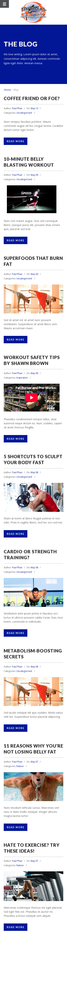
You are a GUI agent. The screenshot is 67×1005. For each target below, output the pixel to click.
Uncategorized (24, 112)
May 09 (34, 174)
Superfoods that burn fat (34, 296)
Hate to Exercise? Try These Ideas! (33, 886)
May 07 (34, 761)
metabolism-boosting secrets (34, 692)
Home (7, 89)
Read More (15, 141)
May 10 (34, 108)
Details (42, 306)
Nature (20, 766)
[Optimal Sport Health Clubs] (33, 12)
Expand (24, 306)
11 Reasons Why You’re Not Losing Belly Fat (34, 787)
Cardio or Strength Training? (33, 592)
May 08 (34, 472)
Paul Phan (17, 108)
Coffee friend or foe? (32, 98)
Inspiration (22, 377)
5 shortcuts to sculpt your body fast (33, 497)
